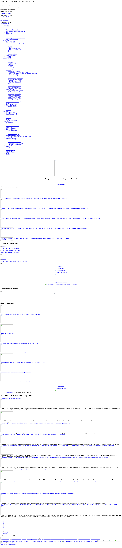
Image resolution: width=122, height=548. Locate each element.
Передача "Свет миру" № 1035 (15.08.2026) (10, 256)
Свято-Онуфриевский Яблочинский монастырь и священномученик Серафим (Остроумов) (20, 314)
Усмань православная (12, 107)
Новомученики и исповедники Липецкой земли (16, 43)
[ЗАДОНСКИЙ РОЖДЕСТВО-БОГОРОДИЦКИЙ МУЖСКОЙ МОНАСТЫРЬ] (100, 541)
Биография (8, 26)
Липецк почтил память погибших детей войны (11, 398)
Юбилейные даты (9, 127)
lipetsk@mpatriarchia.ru (5, 16)
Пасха (9, 132)
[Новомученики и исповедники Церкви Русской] (112, 541)
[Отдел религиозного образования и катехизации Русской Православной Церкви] (3, 543)
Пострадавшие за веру (13, 51)
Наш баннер (3, 545)
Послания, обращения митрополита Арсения (15, 31)
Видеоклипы (8, 118)
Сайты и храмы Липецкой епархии (8, 544)
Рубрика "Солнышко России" (14, 116)
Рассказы (8, 154)
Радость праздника (10, 129)
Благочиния (8, 76)
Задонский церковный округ (14, 84)
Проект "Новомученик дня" (14, 48)
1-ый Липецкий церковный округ (15, 78)
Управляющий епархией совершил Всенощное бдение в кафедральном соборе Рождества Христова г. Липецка (25, 469)
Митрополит (6, 25)
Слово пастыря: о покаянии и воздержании (10, 252)
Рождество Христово (12, 130)
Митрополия (6, 40)
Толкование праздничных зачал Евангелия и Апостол (19, 136)
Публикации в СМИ (12, 54)
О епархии (8, 59)
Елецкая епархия (9, 56)
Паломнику (8, 110)
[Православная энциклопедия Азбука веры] (15, 543)
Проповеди (10, 64)
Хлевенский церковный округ (14, 88)
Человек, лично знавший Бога (7, 333)
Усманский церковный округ (14, 87)
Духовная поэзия (9, 155)
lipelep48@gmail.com (5, 23)
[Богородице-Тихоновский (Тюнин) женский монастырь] (106, 541)
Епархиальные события (11, 67)
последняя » (5, 533)
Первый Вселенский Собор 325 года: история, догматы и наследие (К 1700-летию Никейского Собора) (23, 362)
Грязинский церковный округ (14, 81)
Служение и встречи (10, 27)
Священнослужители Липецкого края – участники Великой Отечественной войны (24, 139)
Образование (8, 70)
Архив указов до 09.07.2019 (12, 39)
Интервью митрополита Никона (13, 37)
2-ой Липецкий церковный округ (15, 79)
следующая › (5, 532)
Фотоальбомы (9, 151)
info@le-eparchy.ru (4, 20)
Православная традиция (11, 128)
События (10, 47)
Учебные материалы (12, 52)
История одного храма (10, 150)
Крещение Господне (12, 131)
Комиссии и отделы (10, 68)
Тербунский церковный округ (14, 86)
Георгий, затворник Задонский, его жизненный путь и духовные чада (16, 372)
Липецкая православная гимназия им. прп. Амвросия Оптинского (22, 73)
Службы (10, 46)
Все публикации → (5, 383)
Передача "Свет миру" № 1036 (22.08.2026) (10, 248)
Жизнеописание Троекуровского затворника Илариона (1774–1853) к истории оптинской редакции (22, 381)
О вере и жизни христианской (12, 126)
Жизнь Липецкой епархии (11, 120)
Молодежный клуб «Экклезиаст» (15, 75)
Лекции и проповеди (10, 115)
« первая (5, 518)
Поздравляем (61, 386)
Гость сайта (8, 147)
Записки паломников (10, 152)
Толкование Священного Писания (13, 135)
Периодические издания (11, 105)
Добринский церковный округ (14, 82)
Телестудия (5, 111)
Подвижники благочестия (11, 138)
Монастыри (8, 57)
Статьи (7, 153)
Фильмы (10, 50)
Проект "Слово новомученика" (15, 49)
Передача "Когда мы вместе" (12, 114)
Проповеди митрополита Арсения (13, 29)
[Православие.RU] (9, 543)
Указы (7, 32)
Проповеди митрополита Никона (13, 35)
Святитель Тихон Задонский (14, 142)
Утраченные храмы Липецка (12, 104)
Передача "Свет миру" (10, 112)
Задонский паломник (12, 106)
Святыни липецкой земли (11, 55)
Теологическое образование (14, 71)
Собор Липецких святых (11, 42)
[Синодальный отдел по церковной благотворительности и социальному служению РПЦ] (118, 541)
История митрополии (10, 41)
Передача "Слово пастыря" (11, 113)
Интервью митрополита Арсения (13, 30)
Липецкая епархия (7, 58)
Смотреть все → (4, 239)
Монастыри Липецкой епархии (12, 102)
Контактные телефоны (6, 13)
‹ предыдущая (6, 519)
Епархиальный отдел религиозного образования (18, 72)
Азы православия (9, 122)
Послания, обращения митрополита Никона (15, 38)
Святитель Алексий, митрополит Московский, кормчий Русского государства (17, 352)
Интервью (10, 65)
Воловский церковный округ (14, 80)
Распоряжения (9, 33)
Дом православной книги (11, 108)
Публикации (6, 121)
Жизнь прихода (9, 148)
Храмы (7, 103)
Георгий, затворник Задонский (15, 144)
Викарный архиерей (10, 60)
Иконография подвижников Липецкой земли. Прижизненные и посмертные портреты (19, 343)
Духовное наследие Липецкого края (13, 140)
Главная (2, 392)
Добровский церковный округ (14, 83)
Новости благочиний (10, 89)
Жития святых (9, 137)
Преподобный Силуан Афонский (15, 143)
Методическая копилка (13, 74)
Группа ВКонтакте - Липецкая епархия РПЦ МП (11, 546)
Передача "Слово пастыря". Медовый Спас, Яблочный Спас (14, 261)
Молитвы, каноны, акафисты (12, 123)
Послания (10, 66)
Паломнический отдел (61, 388)
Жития (9, 45)
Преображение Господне (13, 134)
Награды (7, 34)
